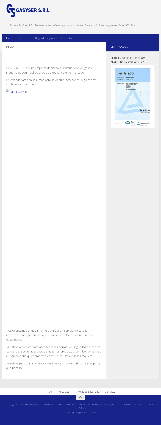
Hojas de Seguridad (46, 38)
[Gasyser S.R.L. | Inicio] (28, 10)
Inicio (9, 38)
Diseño (94, 412)
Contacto (66, 38)
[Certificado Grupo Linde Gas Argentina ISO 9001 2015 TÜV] (133, 126)
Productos (22, 38)
